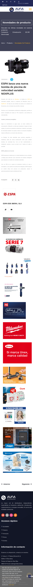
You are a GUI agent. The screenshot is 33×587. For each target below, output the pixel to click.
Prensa (5, 537)
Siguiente (26, 484)
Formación (5, 533)
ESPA (28, 99)
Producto (10, 43)
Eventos (5, 540)
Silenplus (17, 99)
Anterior (6, 484)
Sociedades (6, 526)
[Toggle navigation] (30, 9)
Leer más (11, 584)
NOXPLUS (3, 103)
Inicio (3, 43)
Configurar (27, 576)
